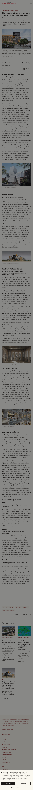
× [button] (31, 772)
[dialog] (16, 780)
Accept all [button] (8, 783)
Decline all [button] (23, 783)
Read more (26, 780)
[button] (16, 788)
